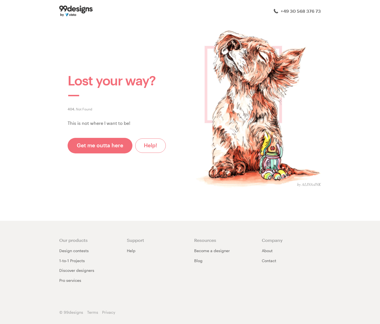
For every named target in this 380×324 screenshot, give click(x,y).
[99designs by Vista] (76, 10)
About (267, 250)
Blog (198, 260)
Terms (92, 312)
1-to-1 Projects (72, 260)
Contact (269, 260)
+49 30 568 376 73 (300, 11)
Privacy (108, 312)
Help (131, 250)
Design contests (74, 250)
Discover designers (76, 270)
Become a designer (212, 250)
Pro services (70, 280)
